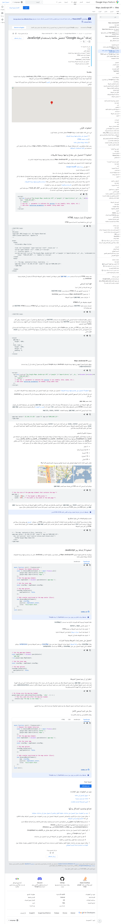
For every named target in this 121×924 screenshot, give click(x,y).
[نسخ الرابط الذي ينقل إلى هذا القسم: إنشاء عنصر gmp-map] (78, 401)
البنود (94, 920)
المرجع (111, 11)
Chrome (65, 913)
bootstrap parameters (37, 205)
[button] (109, 97)
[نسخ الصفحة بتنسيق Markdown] (83, 41)
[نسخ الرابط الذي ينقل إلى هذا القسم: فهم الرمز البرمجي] (78, 284)
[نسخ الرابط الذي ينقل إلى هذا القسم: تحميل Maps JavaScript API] (72, 361)
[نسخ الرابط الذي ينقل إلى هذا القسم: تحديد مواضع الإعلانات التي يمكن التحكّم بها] (66, 518)
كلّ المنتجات (23, 913)
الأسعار (81, 2)
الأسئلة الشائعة (92, 897)
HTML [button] (63, 719)
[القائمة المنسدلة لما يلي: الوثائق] (71, 2)
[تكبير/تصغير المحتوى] (81, 47)
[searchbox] (109, 17)
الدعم (34, 903)
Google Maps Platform (70, 33)
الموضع (29, 522)
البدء (26, 8)
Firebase (56, 913)
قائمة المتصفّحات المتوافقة (77, 148)
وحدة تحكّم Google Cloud (74, 167)
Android (62, 897)
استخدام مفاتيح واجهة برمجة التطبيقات (35, 182)
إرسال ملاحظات (17, 38)
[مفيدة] (16, 33)
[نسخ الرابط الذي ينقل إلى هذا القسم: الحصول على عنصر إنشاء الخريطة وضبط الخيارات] (57, 641)
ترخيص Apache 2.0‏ (29, 864)
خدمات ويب (62, 906)
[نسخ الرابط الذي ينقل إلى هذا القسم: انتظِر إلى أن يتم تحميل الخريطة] (68, 679)
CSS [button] (69, 719)
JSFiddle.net (85, 786)
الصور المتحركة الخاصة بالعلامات (79, 802)
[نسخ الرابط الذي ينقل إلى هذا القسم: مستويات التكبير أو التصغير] (75, 433)
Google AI (32, 913)
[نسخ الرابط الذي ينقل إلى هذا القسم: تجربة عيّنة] (82, 782)
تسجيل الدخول (5, 2)
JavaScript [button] (77, 561)
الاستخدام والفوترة (66, 185)
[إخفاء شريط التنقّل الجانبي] (99, 921)
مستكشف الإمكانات (90, 900)
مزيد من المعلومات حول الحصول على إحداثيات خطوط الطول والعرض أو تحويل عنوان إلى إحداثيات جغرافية (60, 813)
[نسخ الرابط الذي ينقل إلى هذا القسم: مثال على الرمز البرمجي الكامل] (70, 711)
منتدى (59, 2)
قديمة (93, 11)
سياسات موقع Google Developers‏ (87, 865)
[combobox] (34, 2)
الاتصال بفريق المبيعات (14, 8)
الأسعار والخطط (31, 897)
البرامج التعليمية (91, 903)
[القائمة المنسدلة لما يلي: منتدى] (56, 2)
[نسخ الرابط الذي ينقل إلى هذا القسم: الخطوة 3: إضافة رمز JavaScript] (63, 550)
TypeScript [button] (86, 561)
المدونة (66, 2)
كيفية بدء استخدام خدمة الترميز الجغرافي (77, 845)
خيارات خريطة (75, 632)
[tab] (86, 561)
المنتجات (88, 2)
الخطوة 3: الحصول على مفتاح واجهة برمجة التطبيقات (75, 390)
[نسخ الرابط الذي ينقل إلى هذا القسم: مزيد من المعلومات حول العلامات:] (68, 792)
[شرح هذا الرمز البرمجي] (80, 194)
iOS (64, 900)
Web (117, 8)
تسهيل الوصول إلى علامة (81, 795)
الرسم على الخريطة (73, 818)
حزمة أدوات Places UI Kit (80, 19)
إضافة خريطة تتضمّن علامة (81, 142)
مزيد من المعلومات (39, 407)
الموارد (99, 11)
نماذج (106, 11)
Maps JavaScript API (104, 8)
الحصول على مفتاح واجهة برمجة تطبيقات (77, 136)
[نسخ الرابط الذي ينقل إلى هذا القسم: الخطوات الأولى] (78, 128)
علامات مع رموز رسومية (81, 798)
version (52, 203)
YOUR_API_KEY (29, 200)
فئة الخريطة (73, 644)
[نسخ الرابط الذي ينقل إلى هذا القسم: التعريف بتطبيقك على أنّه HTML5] (71, 302)
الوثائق (75, 2)
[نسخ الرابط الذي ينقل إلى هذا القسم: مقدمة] (85, 72)
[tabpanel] (51, 592)
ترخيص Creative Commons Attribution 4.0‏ (68, 864)
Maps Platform (109, 2)
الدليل (72, 617)
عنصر (65, 276)
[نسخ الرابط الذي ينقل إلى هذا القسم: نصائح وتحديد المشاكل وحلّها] (67, 809)
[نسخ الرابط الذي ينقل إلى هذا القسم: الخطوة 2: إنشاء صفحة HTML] (66, 218)
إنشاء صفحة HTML (82, 139)
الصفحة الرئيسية (88, 33)
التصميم (81, 818)
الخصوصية (88, 920)
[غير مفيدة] (13, 33)
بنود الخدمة (32, 906)
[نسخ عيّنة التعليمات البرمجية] (86, 194)
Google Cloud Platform (44, 913)
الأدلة (118, 11)
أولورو (48, 82)
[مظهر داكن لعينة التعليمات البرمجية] (83, 194)
